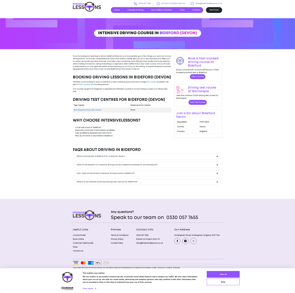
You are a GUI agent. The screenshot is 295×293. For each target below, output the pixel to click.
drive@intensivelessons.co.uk (208, 3)
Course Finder (79, 235)
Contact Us (78, 251)
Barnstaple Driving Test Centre (87, 110)
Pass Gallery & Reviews (161, 10)
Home (117, 10)
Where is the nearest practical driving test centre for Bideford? (107, 182)
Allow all (223, 274)
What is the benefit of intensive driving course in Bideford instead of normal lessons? (117, 165)
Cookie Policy (117, 243)
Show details (88, 288)
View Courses (197, 76)
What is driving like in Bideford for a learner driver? (101, 156)
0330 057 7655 (144, 3)
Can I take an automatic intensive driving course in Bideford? (106, 173)
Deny (223, 282)
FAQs (182, 10)
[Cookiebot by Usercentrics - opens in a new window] (67, 288)
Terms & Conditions (119, 235)
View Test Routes (197, 102)
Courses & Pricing (135, 10)
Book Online (78, 239)
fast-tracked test (86, 84)
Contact (196, 10)
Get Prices (214, 10)
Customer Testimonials (83, 243)
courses (152, 82)
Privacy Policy (117, 239)
